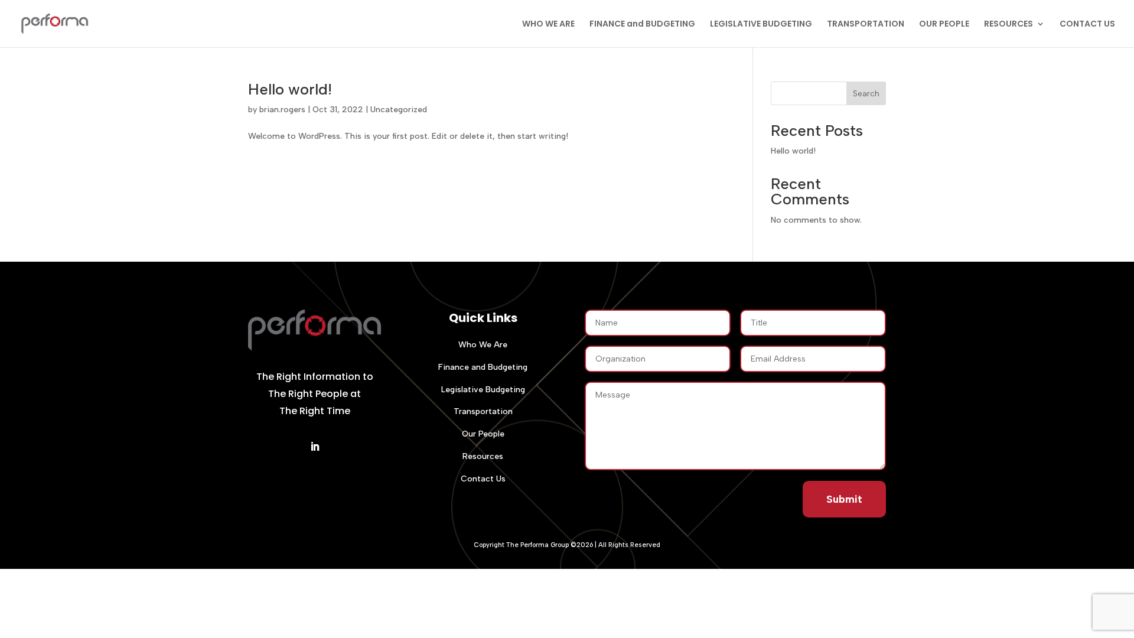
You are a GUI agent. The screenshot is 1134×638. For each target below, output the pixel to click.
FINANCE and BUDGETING (642, 24)
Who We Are (482, 345)
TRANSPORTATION (865, 24)
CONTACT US (1087, 24)
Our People (483, 434)
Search (866, 94)
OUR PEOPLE (944, 24)
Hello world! (290, 89)
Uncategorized (398, 110)
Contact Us (483, 479)
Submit (844, 499)
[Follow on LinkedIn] (314, 446)
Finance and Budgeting (482, 367)
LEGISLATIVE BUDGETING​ (761, 24)
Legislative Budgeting (483, 390)
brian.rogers (282, 110)
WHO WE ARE (548, 24)
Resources (482, 456)
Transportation (483, 411)
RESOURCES (1008, 24)
